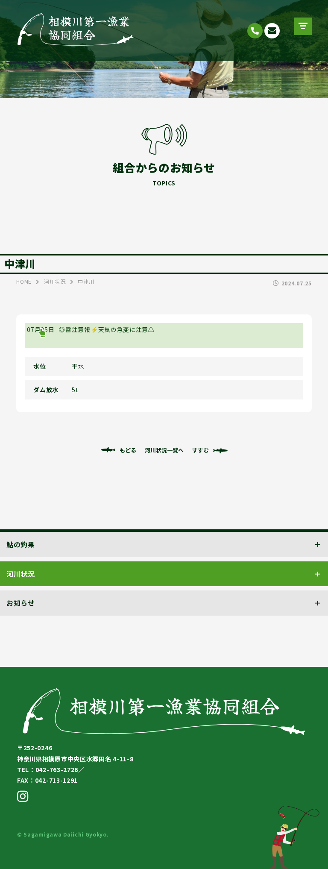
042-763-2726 (255, 30)
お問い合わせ (272, 30)
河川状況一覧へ (164, 450)
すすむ (200, 450)
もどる (128, 450)
